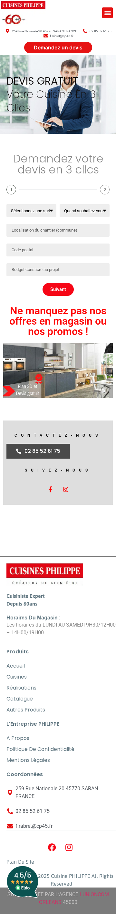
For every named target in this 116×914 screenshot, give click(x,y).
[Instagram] (66, 489)
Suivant (58, 289)
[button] (107, 12)
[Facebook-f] (50, 489)
